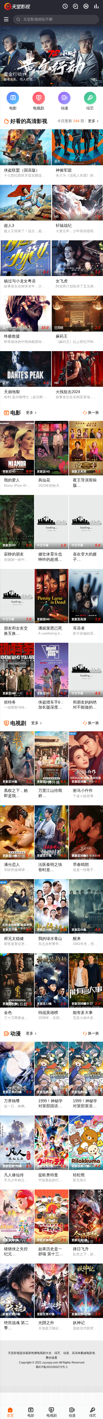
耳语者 (79, 628)
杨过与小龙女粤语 (20, 281)
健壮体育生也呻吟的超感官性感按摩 (50, 559)
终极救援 (12, 336)
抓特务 (10, 702)
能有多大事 (83, 1013)
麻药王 (62, 336)
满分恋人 (12, 864)
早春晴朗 (81, 864)
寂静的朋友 (14, 554)
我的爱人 (12, 480)
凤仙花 (44, 480)
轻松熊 (79, 1175)
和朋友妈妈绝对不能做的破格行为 (85, 707)
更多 (93, 121)
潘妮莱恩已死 (50, 628)
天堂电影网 (17, 6)
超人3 (9, 225)
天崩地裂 (12, 392)
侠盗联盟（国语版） (22, 170)
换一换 (91, 413)
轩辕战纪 (64, 225)
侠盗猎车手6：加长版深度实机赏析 (51, 707)
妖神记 (79, 1323)
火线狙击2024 (68, 392)
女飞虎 (62, 281)
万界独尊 (12, 1101)
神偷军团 (64, 170)
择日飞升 (81, 1249)
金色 (8, 1013)
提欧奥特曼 (48, 1175)
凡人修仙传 (14, 1175)
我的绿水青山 (50, 938)
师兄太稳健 (14, 938)
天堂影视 (14, 1352)
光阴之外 (46, 1323)
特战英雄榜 (48, 1013)
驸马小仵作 (83, 790)
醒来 (77, 938)
